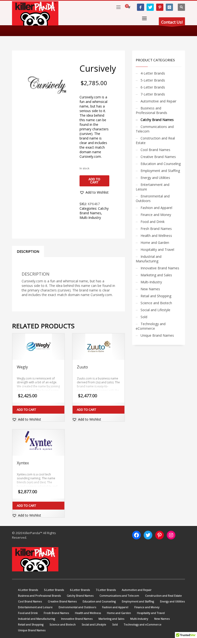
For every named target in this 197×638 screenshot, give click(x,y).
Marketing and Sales (156, 275)
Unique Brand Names (157, 335)
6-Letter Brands (153, 87)
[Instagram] (169, 7)
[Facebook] (140, 7)
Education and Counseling (161, 163)
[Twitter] (150, 7)
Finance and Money (156, 214)
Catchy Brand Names (94, 210)
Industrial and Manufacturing (148, 258)
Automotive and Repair (158, 101)
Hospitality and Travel (157, 249)
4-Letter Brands (153, 73)
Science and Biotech (156, 303)
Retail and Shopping (156, 296)
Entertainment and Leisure (152, 186)
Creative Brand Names (158, 156)
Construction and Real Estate (155, 140)
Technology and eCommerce (151, 326)
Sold (144, 317)
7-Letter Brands (153, 94)
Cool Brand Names (155, 149)
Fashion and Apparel (156, 207)
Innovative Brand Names (160, 268)
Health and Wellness (156, 235)
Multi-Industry (90, 217)
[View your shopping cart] (128, 7)
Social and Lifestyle (155, 310)
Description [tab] (28, 251)
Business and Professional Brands (151, 110)
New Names (150, 289)
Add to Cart (26, 409)
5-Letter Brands (153, 80)
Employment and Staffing (160, 170)
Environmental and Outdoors (153, 198)
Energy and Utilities (155, 177)
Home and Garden (155, 242)
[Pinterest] (159, 7)
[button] (94, 192)
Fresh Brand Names (156, 228)
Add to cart (94, 180)
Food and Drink (153, 221)
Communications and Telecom (155, 128)
